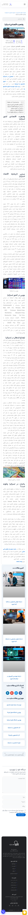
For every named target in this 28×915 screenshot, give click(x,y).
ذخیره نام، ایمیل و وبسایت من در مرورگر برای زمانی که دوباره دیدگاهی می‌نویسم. (14, 811)
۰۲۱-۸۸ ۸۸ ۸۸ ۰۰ (13, 885)
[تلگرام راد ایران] (15, 905)
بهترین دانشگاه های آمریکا (14, 712)
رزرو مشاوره (13, 863)
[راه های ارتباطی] (3, 912)
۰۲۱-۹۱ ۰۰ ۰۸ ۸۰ (13, 882)
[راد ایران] (14, 843)
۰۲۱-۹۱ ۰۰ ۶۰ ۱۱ (13, 887)
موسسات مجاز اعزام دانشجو (14, 705)
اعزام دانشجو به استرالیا (10, 12)
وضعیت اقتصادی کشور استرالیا (14, 105)
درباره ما (13, 868)
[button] (20, 693)
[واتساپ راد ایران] (12, 905)
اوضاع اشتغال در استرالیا (16, 110)
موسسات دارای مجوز (13, 873)
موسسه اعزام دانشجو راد (21, 12)
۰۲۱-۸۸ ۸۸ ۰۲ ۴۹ (13, 890)
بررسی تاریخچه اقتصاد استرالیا (15, 106)
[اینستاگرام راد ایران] (18, 905)
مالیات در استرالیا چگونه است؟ (14, 112)
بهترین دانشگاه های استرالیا (14, 720)
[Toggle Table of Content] (21, 102)
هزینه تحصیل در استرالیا (14, 743)
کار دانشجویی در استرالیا (14, 728)
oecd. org (19, 562)
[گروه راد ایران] (10, 4)
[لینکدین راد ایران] (10, 905)
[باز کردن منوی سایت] (24, 4)
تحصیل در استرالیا (8, 76)
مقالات (14, 871)
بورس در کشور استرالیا (16, 108)
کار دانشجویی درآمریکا (14, 735)
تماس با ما (13, 866)
